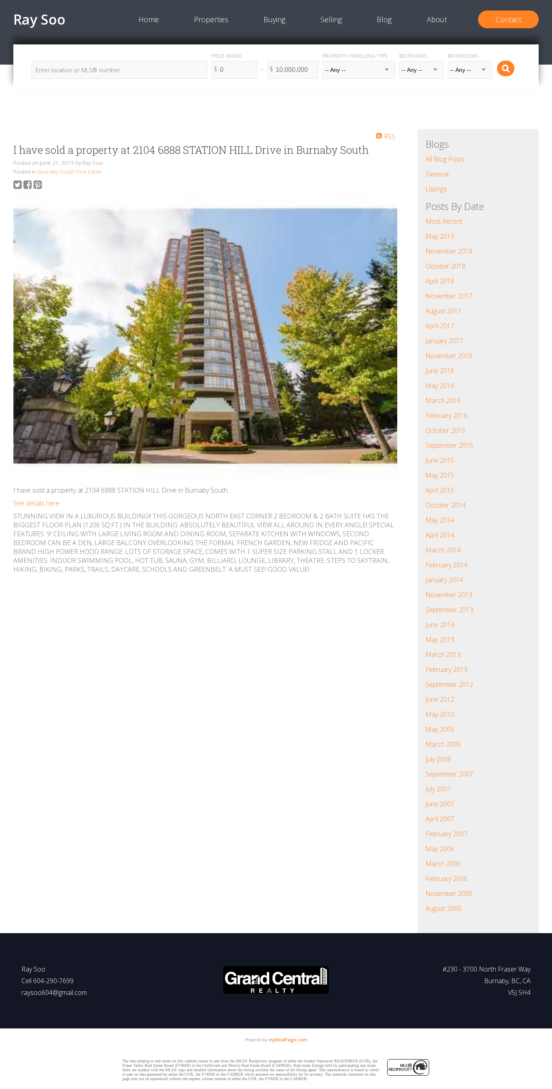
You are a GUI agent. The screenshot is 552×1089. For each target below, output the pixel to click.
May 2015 (440, 475)
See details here (36, 503)
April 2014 (440, 535)
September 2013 (449, 609)
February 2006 (447, 878)
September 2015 (449, 445)
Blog (384, 19)
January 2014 (444, 579)
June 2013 (440, 624)
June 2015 (440, 460)
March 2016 (443, 400)
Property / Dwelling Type (355, 55)
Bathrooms (463, 55)
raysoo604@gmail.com (54, 992)
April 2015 (440, 490)
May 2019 (440, 236)
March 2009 (443, 744)
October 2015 (446, 430)
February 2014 (447, 564)
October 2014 (446, 505)
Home (149, 19)
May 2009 (440, 729)
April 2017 (440, 325)
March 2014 (443, 550)
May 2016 (440, 385)
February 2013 (447, 669)
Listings (436, 189)
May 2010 (440, 714)
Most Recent (444, 221)
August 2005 (443, 908)
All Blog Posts (445, 159)
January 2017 (444, 340)
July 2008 (438, 759)
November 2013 (449, 594)
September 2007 (449, 774)
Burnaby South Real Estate (70, 171)
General (437, 174)
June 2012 (440, 699)
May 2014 (440, 520)
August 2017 (443, 310)
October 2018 (446, 266)
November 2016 (449, 355)
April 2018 (440, 281)
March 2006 (443, 863)
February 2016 (447, 415)
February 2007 (447, 833)
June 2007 (440, 803)
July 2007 (438, 789)
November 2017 (449, 296)
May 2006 (440, 848)
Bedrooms (413, 55)
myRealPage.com (288, 1040)
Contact (508, 19)
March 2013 (443, 654)
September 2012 (449, 684)
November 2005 (449, 893)
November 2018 (449, 251)
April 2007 (440, 818)
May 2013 (440, 639)
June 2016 (440, 370)
